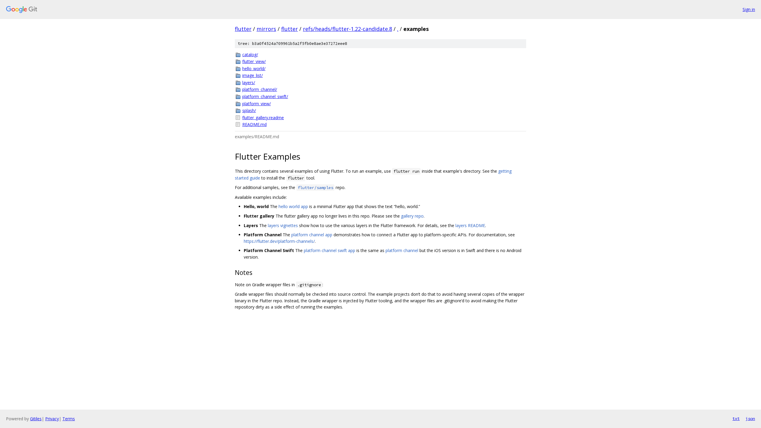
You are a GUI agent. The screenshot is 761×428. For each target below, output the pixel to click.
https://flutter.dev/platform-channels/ (279, 241)
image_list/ (252, 75)
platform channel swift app (329, 250)
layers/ (248, 82)
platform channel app (311, 234)
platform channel (402, 250)
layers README (470, 225)
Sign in (749, 9)
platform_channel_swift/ (265, 96)
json (750, 418)
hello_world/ (253, 68)
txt (736, 418)
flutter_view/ (254, 61)
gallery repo (412, 216)
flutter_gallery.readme (263, 117)
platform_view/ (256, 103)
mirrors (266, 28)
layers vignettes (283, 225)
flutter (243, 28)
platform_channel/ (259, 89)
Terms (68, 418)
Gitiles (36, 418)
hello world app (293, 206)
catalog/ (250, 54)
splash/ (249, 110)
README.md (254, 124)
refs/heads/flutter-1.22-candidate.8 (347, 28)
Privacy (52, 418)
